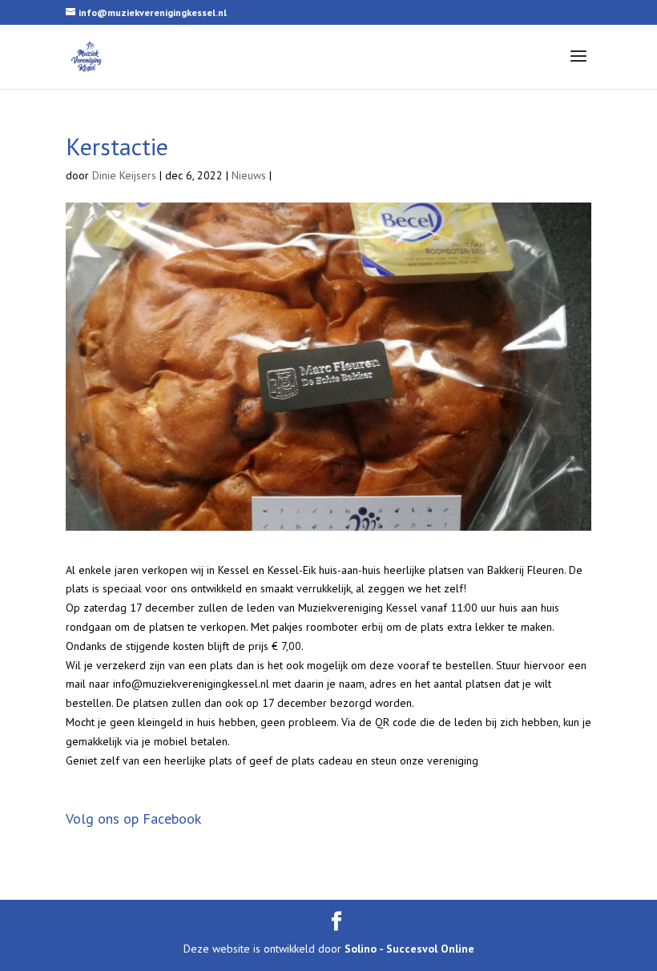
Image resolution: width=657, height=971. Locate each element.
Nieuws (249, 175)
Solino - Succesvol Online (409, 948)
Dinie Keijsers (124, 175)
